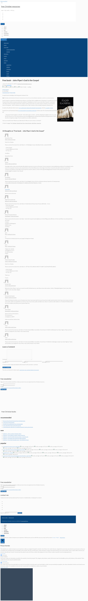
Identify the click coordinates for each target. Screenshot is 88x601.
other (5, 62)
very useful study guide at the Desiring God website (30, 107)
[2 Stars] (8, 87)
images (5, 56)
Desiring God (19, 123)
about (5, 26)
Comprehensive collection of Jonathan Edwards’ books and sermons (18, 427)
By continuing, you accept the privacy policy (11, 387)
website (8, 51)
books (5, 45)
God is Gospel (5, 89)
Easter (7, 71)
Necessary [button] (3, 553)
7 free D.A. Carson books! (8, 422)
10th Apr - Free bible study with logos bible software (14, 438)
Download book (5, 92)
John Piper (34, 123)
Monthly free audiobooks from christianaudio (13, 424)
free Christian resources (10, 6)
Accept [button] (54, 537)
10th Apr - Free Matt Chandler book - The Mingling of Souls (16, 439)
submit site (6, 34)
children (8, 67)
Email (23, 362)
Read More (62, 537)
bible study (6, 43)
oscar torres (7, 189)
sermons (6, 60)
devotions (6, 54)
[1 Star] (4, 87)
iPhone (7, 75)
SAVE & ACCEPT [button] (4, 567)
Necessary (4, 555)
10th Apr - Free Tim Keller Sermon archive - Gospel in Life (15, 436)
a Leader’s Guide (49, 107)
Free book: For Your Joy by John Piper (11, 446)
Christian (14, 123)
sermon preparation (10, 49)
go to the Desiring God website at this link (27, 110)
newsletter (6, 33)
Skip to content (4, 1)
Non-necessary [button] (4, 561)
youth (7, 73)
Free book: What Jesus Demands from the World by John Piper (17, 455)
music (5, 58)
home (5, 28)
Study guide (12, 92)
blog (5, 30)
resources (39, 123)
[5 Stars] (20, 87)
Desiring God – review (8, 452)
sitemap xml (11, 517)
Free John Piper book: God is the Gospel (12, 425)
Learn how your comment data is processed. (29, 370)
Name (3, 362)
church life (6, 47)
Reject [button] (57, 537)
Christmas (8, 69)
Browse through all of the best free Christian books (14, 420)
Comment (4, 359)
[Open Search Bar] (1, 22)
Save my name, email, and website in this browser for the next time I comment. (21, 364)
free (24, 123)
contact (5, 31)
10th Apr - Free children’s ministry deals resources (14, 435)
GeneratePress (24, 521)
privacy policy (5, 517)
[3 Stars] (12, 87)
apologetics (8, 65)
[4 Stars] (16, 87)
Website (44, 362)
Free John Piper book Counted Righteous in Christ (14, 449)
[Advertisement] (38, 399)
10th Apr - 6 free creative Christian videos (12, 433)
